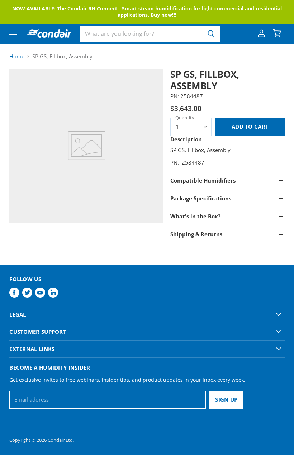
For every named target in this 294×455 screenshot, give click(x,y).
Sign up (226, 399)
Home (16, 56)
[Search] (210, 34)
